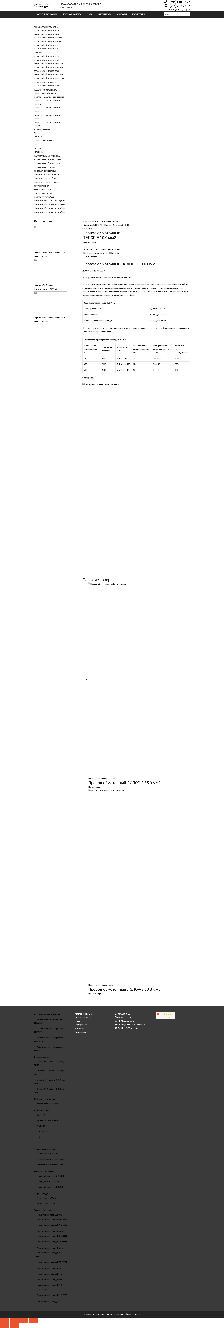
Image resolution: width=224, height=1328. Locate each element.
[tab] (139, 257)
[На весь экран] (23, 1320)
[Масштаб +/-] (33, 1320)
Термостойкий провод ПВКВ (46, 35)
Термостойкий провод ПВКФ (46, 60)
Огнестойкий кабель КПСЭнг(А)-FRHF (50, 208)
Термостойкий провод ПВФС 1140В (49, 78)
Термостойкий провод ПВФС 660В (48, 74)
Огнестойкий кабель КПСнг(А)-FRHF (49, 201)
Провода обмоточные (45, 171)
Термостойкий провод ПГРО (46, 86)
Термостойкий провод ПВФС (46, 71)
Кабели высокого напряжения (49, 97)
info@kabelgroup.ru (180, 9)
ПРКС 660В (38, 53)
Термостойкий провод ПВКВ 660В (48, 42)
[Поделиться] (14, 1320)
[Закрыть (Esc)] (4, 1320)
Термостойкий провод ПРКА (46, 56)
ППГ (35, 144)
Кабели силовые (42, 130)
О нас (89, 14)
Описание (92, 257)
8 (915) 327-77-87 (178, 6)
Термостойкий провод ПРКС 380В (48, 49)
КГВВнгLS (38, 148)
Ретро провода (41, 186)
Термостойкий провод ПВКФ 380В (48, 64)
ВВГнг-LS (38, 137)
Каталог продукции (47, 14)
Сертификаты (104, 14)
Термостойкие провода (46, 27)
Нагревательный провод (45, 167)
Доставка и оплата (72, 14)
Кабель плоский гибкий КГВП (47, 93)
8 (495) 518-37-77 (178, 1)
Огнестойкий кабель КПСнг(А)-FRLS (49, 205)
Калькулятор (139, 14)
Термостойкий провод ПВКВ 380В (48, 38)
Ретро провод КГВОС (43, 189)
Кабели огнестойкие (44, 197)
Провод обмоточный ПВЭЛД (46, 182)
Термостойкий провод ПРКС (46, 45)
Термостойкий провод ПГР (46, 82)
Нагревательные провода (47, 156)
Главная (86, 221)
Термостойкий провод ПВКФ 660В (48, 67)
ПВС (35, 133)
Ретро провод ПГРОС (43, 193)
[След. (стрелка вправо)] (14, 1325)
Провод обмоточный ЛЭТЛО (46, 178)
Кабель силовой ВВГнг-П (45, 141)
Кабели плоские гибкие (45, 90)
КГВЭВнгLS (38, 152)
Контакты (122, 14)
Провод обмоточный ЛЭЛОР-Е (47, 174)
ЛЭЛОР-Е (129, 264)
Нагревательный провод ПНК (47, 163)
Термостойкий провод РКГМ (46, 31)
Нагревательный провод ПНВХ (47, 159)
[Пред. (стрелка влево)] (4, 1325)
